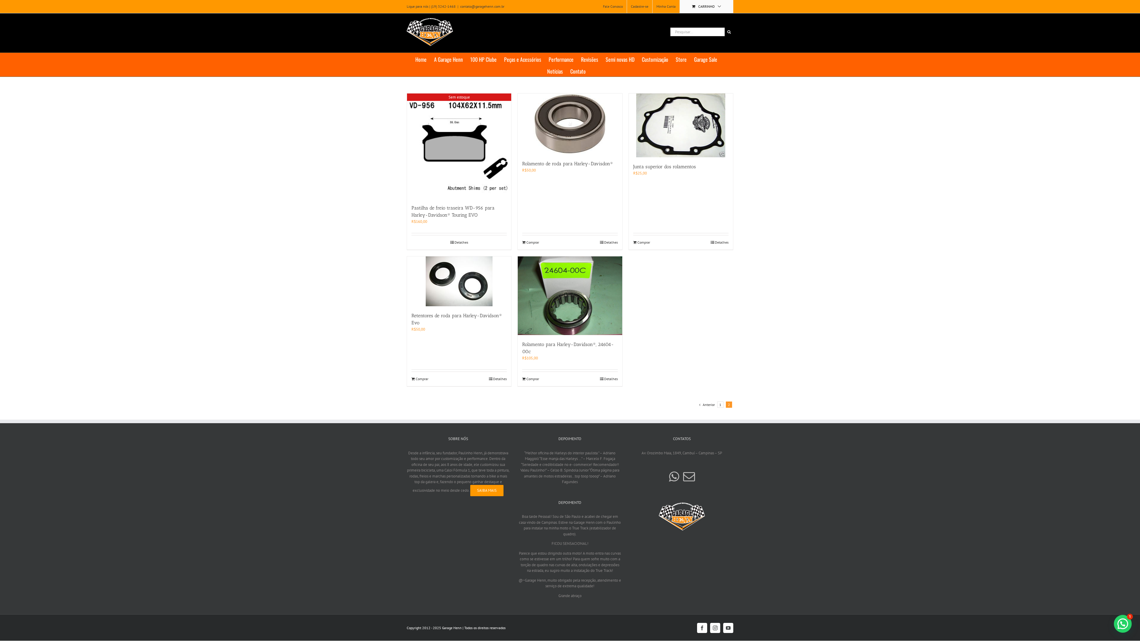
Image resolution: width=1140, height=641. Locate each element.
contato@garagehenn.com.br (482, 6)
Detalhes (461, 242)
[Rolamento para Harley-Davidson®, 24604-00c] (570, 295)
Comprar (532, 242)
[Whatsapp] (674, 477)
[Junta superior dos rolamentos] (681, 125)
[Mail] (689, 477)
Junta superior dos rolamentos (664, 166)
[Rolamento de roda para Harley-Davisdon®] (570, 123)
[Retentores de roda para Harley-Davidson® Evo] (459, 281)
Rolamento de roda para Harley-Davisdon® (567, 163)
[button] (1123, 624)
